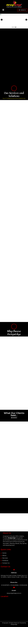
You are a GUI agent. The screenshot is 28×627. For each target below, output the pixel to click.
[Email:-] (14, 587)
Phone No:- (14, 582)
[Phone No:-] (14, 579)
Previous (2, 20)
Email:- (14, 590)
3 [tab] (15, 27)
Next (26, 20)
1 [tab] (12, 27)
